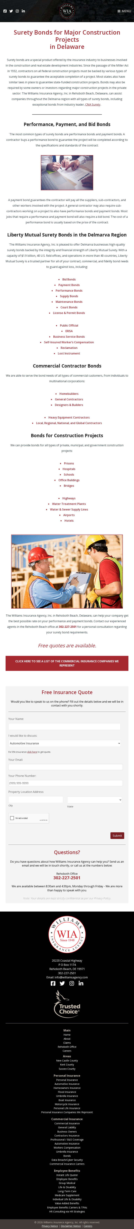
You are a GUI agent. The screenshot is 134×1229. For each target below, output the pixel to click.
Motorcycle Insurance (67, 1104)
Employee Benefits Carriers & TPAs (67, 1207)
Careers (67, 1050)
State (70, 806)
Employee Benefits (67, 1179)
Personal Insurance (67, 1080)
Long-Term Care (67, 1191)
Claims (67, 1042)
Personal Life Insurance (67, 1108)
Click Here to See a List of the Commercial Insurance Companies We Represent (67, 663)
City (11, 805)
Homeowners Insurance (67, 1088)
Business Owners (67, 1131)
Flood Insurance (67, 1092)
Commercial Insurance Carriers (67, 1163)
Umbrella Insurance (67, 1096)
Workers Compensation (67, 1147)
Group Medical (67, 1183)
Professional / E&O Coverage (67, 1139)
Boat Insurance (67, 1100)
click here (32, 751)
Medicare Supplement (67, 1195)
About (67, 1038)
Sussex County (67, 1068)
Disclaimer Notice (71, 1226)
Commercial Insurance (67, 1123)
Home (67, 1034)
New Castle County (67, 1060)
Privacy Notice (50, 1226)
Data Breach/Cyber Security (67, 1159)
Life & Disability (67, 1187)
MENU (126, 11)
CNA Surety (92, 104)
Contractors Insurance (67, 1135)
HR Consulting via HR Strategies (67, 1211)
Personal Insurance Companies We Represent (67, 1112)
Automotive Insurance (67, 1084)
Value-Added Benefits (67, 1203)
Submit (117, 836)
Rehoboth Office (67, 1046)
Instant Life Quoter (67, 1175)
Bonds (67, 1155)
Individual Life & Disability (67, 1199)
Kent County (67, 1064)
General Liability (67, 1127)
